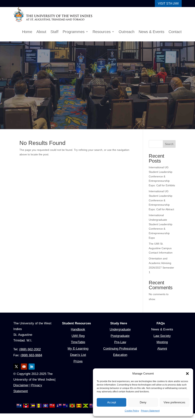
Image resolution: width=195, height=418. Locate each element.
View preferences (174, 402)
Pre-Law (120, 346)
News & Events (150, 31)
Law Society (162, 340)
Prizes (78, 366)
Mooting (162, 346)
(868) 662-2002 (31, 354)
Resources (99, 31)
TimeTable (78, 346)
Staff (52, 31)
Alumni (162, 353)
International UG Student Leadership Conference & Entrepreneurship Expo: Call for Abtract (162, 205)
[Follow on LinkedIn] (32, 371)
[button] (187, 373)
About (38, 31)
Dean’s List (78, 359)
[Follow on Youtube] (24, 371)
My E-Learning (78, 353)
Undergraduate (120, 334)
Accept (111, 402)
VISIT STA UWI (168, 3)
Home (23, 31)
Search (169, 144)
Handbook (78, 334)
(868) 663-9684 (33, 360)
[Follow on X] (16, 371)
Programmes (71, 31)
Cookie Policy (131, 410)
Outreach (125, 31)
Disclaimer (32, 390)
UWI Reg (78, 340)
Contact (175, 31)
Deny (143, 402)
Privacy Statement (150, 410)
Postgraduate (120, 340)
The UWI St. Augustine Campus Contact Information (161, 253)
